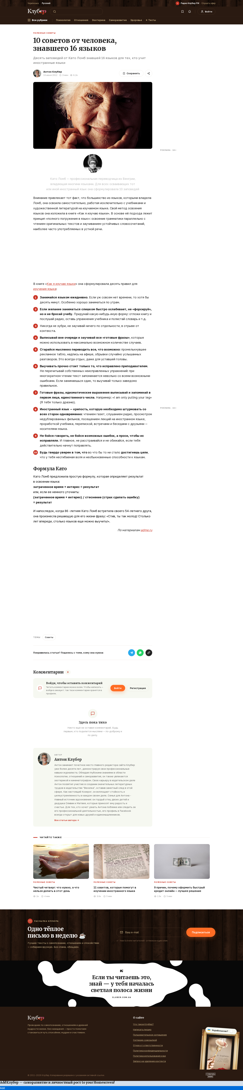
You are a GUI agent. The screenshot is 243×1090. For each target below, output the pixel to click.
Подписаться (201, 932)
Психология (63, 20)
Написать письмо (142, 1029)
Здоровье (136, 20)
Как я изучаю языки (61, 284)
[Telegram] (131, 652)
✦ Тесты (151, 20)
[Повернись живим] (210, 1075)
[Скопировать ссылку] (148, 652)
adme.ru (146, 530)
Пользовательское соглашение (150, 1034)
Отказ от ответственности (148, 1045)
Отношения (81, 20)
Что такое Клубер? (143, 1024)
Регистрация (138, 688)
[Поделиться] (148, 73)
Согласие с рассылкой (145, 1040)
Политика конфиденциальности (150, 1050)
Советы (49, 637)
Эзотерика (98, 20)
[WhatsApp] (140, 652)
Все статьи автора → (66, 820)
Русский (46, 3)
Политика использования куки (149, 1056)
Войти (118, 688)
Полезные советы (44, 33)
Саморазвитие (118, 20)
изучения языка (44, 289)
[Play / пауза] (177, 3)
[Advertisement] (92, 258)
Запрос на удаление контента (149, 1061)
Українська (33, 3)
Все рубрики (39, 20)
